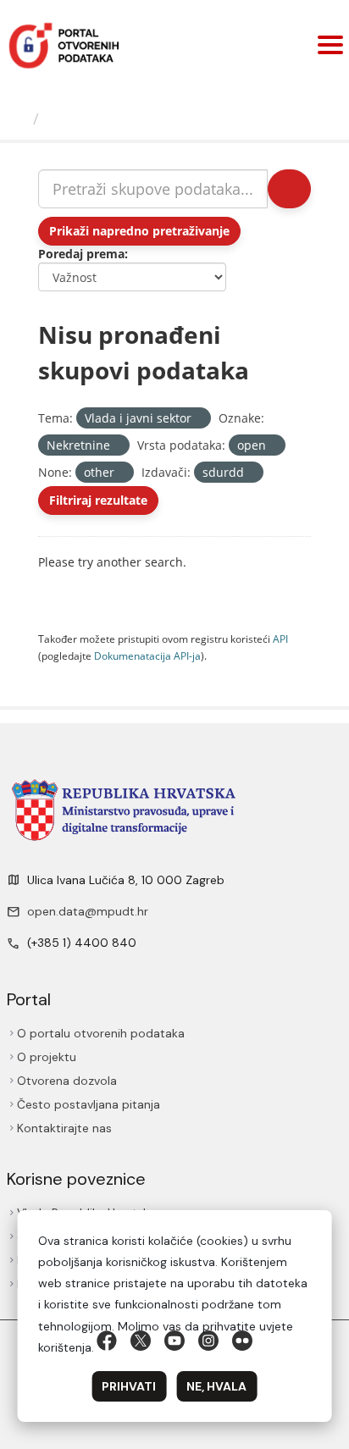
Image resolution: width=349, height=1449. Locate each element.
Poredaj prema (81, 254)
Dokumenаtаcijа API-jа (147, 655)
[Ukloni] (198, 418)
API (280, 638)
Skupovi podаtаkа (115, 118)
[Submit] (289, 188)
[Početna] (19, 118)
